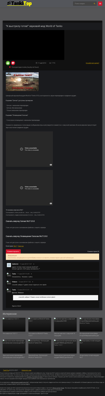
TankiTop (6, 370)
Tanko (14, 274)
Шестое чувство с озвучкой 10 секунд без (64, 334)
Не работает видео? (92, 63)
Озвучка (21, 246)
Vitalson (14, 282)
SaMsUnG (15, 264)
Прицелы (60, 377)
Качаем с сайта (27, 277)
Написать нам (26, 370)
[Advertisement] (83, 45)
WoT (15, 246)
